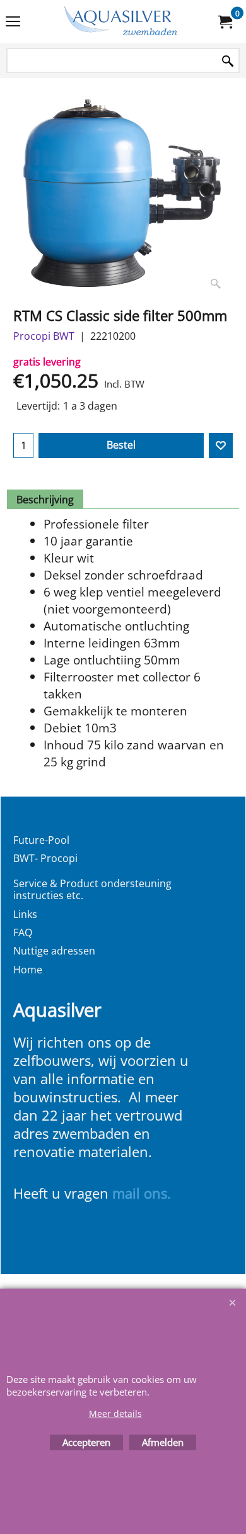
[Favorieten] (221, 445)
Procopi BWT (43, 336)
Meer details (115, 1413)
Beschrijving (45, 500)
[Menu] (13, 22)
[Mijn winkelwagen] (224, 21)
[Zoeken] (227, 61)
